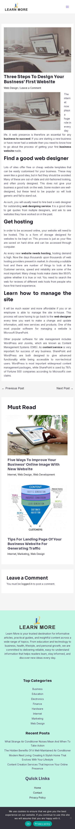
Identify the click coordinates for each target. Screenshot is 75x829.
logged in (26, 583)
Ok (28, 823)
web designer (62, 316)
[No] (70, 818)
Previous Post (13, 388)
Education (37, 693)
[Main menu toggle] (67, 7)
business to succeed (17, 138)
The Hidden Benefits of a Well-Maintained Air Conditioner (37, 750)
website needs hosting (36, 253)
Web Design (11, 87)
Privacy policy (42, 823)
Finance (37, 703)
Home (37, 787)
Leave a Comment (30, 87)
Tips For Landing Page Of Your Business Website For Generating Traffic (35, 544)
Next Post (65, 388)
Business (37, 688)
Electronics (37, 698)
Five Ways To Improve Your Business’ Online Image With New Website (33, 464)
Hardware (37, 708)
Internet (12, 474)
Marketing (23, 553)
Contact (37, 792)
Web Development (44, 474)
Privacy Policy (37, 797)
